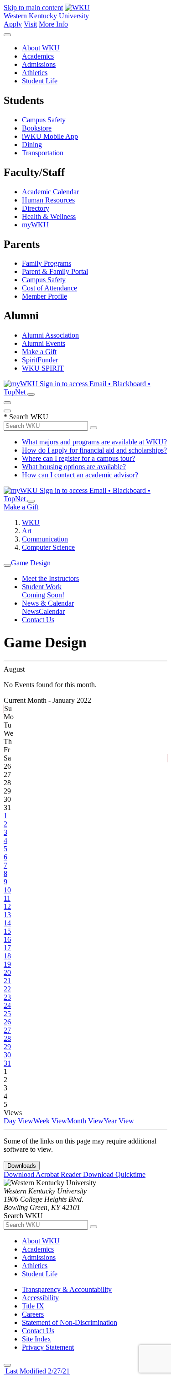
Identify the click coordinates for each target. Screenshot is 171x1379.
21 (7, 981)
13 (7, 915)
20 (7, 972)
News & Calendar (48, 603)
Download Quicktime (114, 1174)
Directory (35, 208)
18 (7, 956)
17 (7, 948)
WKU (31, 522)
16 (7, 939)
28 (7, 1038)
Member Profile (44, 296)
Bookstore (37, 128)
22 (7, 989)
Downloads (21, 1165)
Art (26, 531)
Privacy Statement (48, 1347)
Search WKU (26, 417)
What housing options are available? (74, 467)
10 (7, 890)
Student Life (39, 81)
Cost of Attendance (49, 288)
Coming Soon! (43, 595)
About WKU (41, 48)
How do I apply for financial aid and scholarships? (94, 450)
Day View (18, 1121)
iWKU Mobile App (50, 136)
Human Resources (48, 200)
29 (7, 1047)
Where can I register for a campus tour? (78, 458)
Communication (45, 539)
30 (7, 1055)
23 (7, 997)
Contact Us (38, 620)
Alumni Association (50, 335)
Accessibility (40, 1298)
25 (7, 1014)
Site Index (36, 1339)
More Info (53, 24)
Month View (85, 1121)
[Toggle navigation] (7, 565)
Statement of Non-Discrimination (69, 1322)
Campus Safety (44, 120)
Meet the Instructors (50, 578)
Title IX (33, 1306)
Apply (13, 24)
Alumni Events (43, 343)
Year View (119, 1121)
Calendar (52, 611)
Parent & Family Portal (55, 271)
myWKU (35, 225)
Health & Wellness (49, 216)
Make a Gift (39, 352)
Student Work (42, 587)
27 (7, 1030)
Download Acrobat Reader (43, 1174)
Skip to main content (33, 7)
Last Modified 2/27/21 (37, 1371)
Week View (50, 1121)
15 (7, 931)
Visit (30, 24)
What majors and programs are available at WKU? (94, 442)
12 (7, 906)
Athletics (34, 73)
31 (7, 1063)
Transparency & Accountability (67, 1289)
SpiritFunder (40, 360)
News (30, 611)
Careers (33, 1314)
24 (7, 1005)
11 (7, 898)
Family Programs (46, 263)
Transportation (42, 153)
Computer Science (48, 547)
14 (7, 923)
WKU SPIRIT (43, 368)
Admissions (39, 64)
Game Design (31, 563)
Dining (32, 144)
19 (7, 964)
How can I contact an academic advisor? (80, 475)
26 (7, 1022)
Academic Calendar (50, 192)
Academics (38, 56)
